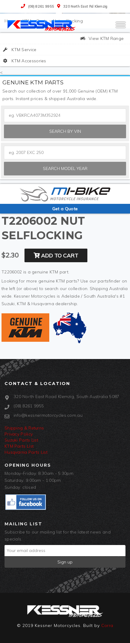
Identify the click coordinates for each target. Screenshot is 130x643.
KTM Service (23, 49)
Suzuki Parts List (21, 440)
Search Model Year (65, 168)
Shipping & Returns (24, 428)
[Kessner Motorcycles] (42, 25)
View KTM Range (105, 38)
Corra (107, 625)
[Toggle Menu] (120, 27)
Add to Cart (59, 255)
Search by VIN (65, 131)
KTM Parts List (19, 446)
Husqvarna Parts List (26, 452)
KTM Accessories (28, 61)
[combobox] (65, 152)
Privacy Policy (19, 434)
